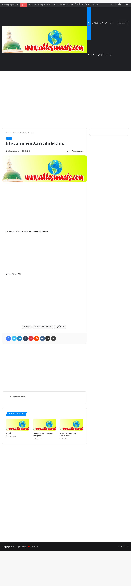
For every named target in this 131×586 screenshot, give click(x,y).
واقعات (102, 23)
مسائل (111, 23)
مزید (111, 55)
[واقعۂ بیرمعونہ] (17, 425)
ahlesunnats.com (13, 151)
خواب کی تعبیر (60, 327)
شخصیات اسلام (91, 55)
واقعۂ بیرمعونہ (9, 433)
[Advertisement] (65, 104)
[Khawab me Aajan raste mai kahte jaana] (44, 425)
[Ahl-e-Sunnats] (44, 39)
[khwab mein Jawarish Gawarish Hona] (71, 425)
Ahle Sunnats (34, 546)
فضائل (106, 23)
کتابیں (107, 55)
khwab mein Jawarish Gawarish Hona (68, 434)
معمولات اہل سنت (100, 55)
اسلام (89, 23)
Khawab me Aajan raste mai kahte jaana (43, 434)
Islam (27, 327)
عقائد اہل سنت (95, 23)
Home (9, 133)
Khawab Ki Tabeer (43, 327)
